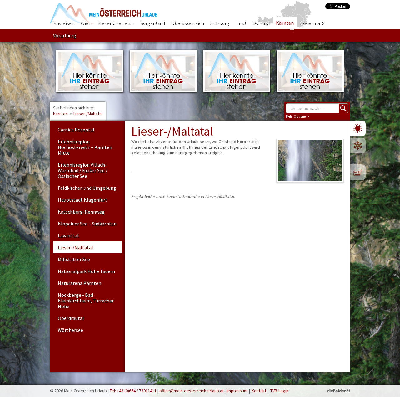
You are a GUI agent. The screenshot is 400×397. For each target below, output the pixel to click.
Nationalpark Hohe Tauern (86, 271)
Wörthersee (70, 330)
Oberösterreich (187, 23)
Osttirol (261, 23)
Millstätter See (74, 259)
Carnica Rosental (76, 129)
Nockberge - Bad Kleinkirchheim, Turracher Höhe (86, 300)
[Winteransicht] (358, 145)
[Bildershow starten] (358, 172)
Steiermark (312, 23)
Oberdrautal (71, 318)
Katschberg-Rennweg (81, 212)
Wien (85, 23)
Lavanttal (68, 235)
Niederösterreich (115, 23)
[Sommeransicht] (358, 128)
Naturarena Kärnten (79, 283)
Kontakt (259, 391)
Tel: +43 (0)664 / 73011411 (133, 391)
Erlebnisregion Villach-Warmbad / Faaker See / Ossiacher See (83, 170)
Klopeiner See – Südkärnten (87, 223)
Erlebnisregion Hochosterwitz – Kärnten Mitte (85, 147)
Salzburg (219, 23)
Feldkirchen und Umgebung (87, 188)
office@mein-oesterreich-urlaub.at (191, 391)
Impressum (237, 391)
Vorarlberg (64, 35)
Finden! (343, 108)
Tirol (240, 23)
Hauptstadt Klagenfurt (83, 200)
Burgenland (152, 23)
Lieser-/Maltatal (87, 113)
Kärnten (285, 23)
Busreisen (63, 23)
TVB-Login (279, 391)
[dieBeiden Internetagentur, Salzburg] (338, 391)
